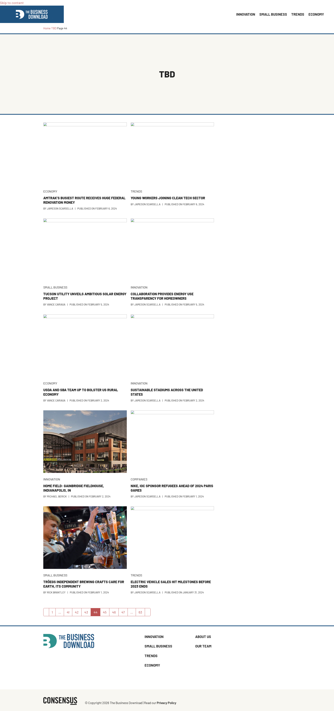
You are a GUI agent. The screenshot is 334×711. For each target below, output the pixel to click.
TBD (53, 28)
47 (124, 613)
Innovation (154, 637)
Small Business (158, 646)
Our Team (203, 646)
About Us (203, 637)
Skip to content (12, 3)
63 (142, 613)
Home (47, 28)
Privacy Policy (166, 703)
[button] (328, 14)
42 (78, 613)
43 (87, 613)
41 (69, 613)
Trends (151, 656)
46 (115, 613)
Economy (152, 665)
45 (106, 613)
